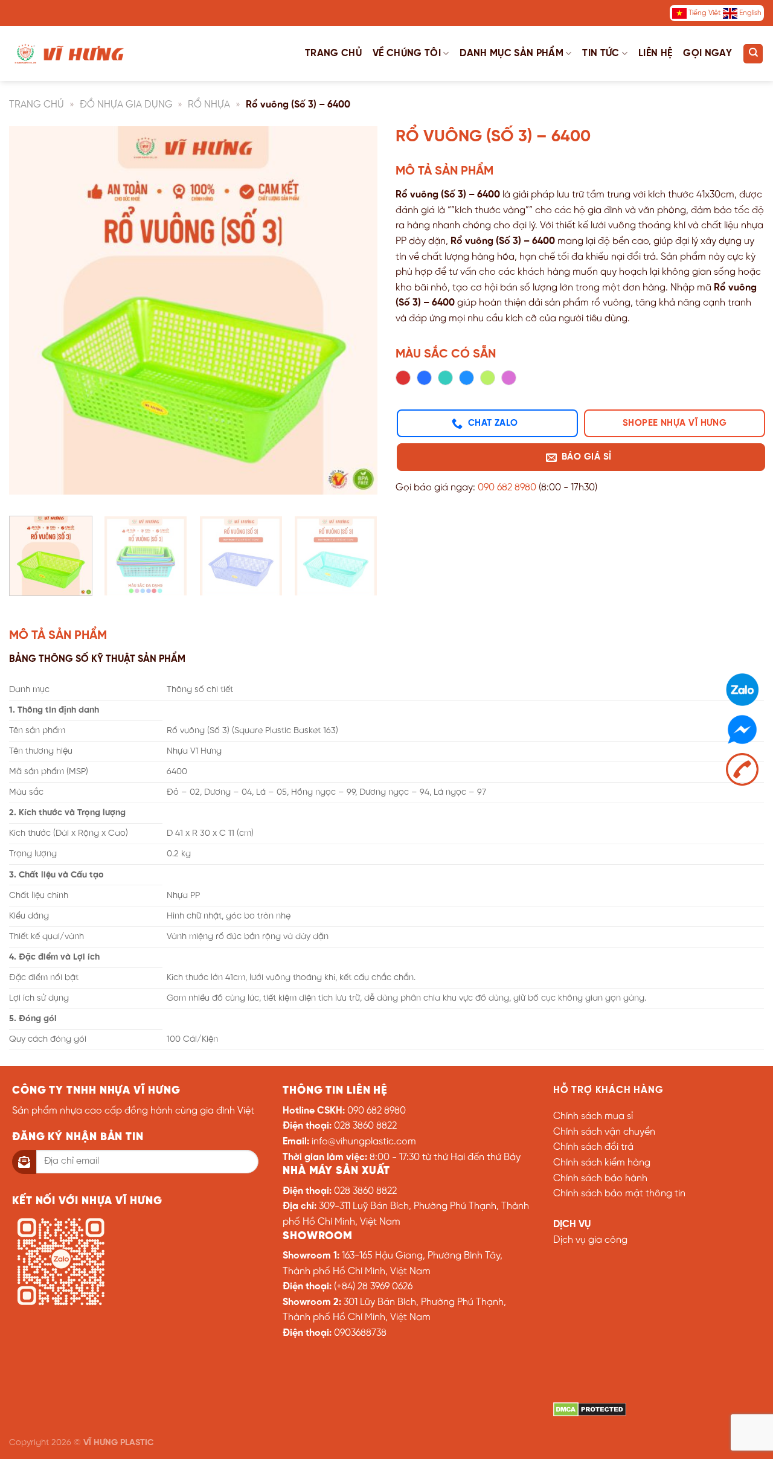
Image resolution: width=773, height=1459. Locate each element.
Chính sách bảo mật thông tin (619, 1193)
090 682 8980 (507, 488)
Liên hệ (655, 53)
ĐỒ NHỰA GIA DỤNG (126, 105)
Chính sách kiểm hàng (601, 1163)
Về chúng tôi (407, 53)
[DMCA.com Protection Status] (589, 1409)
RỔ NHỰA (209, 105)
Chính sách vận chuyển (604, 1132)
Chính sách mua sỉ (593, 1116)
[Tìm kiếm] (753, 53)
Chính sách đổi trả (593, 1147)
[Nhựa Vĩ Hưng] (69, 53)
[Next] (355, 316)
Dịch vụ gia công (590, 1240)
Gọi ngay (707, 53)
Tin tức (600, 53)
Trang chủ (333, 53)
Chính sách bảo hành (600, 1178)
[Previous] (31, 316)
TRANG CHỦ (36, 105)
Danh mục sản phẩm (511, 53)
